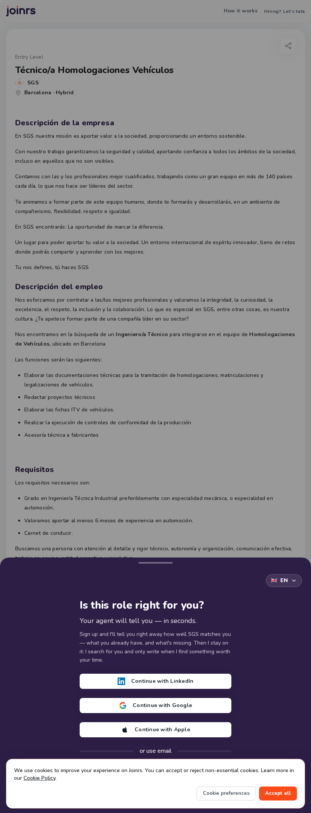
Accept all (278, 793)
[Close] (155, 561)
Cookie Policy (39, 778)
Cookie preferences (226, 793)
